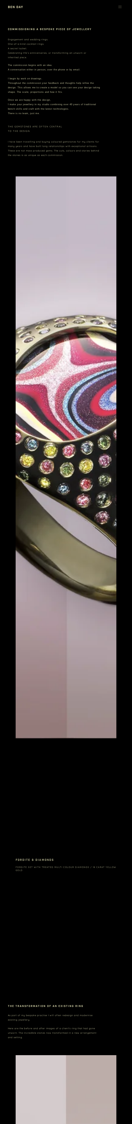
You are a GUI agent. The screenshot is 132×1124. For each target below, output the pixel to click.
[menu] (120, 7)
